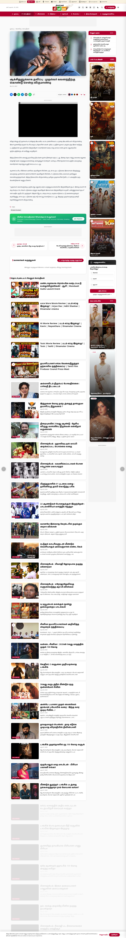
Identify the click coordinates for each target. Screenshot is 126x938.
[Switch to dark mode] (98, 7)
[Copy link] (33, 94)
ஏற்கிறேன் (114, 935)
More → (112, 33)
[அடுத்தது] (122, 469)
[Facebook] (79, 7)
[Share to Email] (26, 94)
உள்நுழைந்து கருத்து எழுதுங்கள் (71, 260)
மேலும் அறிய (103, 935)
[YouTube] (86, 7)
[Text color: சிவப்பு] (77, 94)
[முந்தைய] (3, 469)
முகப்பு (12, 29)
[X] (82, 7)
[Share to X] (15, 94)
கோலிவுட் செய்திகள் (22, 29)
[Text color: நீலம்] (72, 94)
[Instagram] (90, 7)
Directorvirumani (16, 210)
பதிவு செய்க (102, 291)
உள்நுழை (111, 7)
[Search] (102, 7)
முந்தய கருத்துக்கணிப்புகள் (101, 294)
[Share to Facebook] (11, 94)
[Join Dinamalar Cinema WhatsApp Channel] (94, 7)
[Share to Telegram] (22, 94)
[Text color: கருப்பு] (69, 94)
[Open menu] (118, 7)
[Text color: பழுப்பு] (74, 94)
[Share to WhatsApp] (18, 94)
